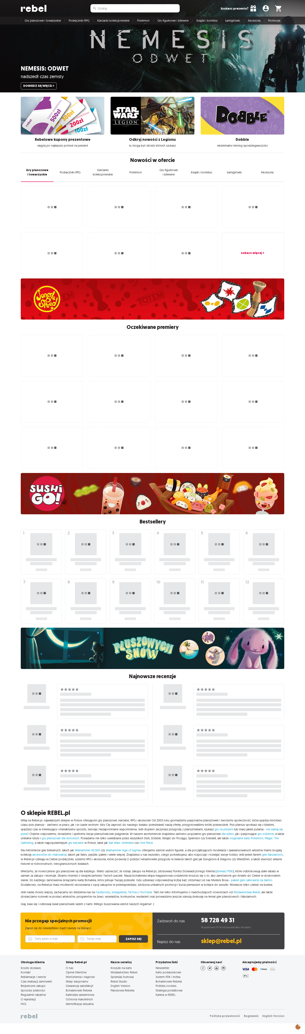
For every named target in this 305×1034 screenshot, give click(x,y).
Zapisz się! (134, 939)
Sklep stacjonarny (77, 981)
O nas (69, 968)
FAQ (23, 1004)
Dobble (242, 139)
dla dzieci (228, 834)
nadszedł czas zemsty (42, 76)
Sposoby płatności (33, 990)
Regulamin (251, 1016)
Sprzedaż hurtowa (122, 977)
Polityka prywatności (225, 1016)
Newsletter (162, 968)
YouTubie (146, 892)
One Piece (146, 843)
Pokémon (143, 20)
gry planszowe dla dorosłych (60, 838)
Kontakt (25, 972)
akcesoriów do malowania (49, 854)
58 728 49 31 (217, 920)
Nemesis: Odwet (45, 69)
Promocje (274, 20)
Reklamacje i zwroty (33, 977)
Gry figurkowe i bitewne (173, 20)
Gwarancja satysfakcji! (79, 986)
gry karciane (76, 843)
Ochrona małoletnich (79, 999)
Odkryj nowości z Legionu (152, 139)
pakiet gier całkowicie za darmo (251, 880)
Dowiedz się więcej (37, 86)
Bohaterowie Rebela (79, 990)
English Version (120, 986)
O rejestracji (28, 999)
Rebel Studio (119, 981)
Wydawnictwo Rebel (124, 972)
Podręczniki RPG (79, 20)
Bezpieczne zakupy (33, 986)
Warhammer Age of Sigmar (123, 850)
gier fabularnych (272, 854)
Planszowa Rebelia (122, 990)
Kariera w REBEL (166, 995)
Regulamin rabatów (33, 995)
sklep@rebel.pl (221, 941)
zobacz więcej (251, 253)
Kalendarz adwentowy (80, 995)
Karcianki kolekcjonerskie (113, 20)
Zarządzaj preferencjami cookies (298, 1026)
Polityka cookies (166, 986)
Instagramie (119, 892)
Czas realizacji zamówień (36, 981)
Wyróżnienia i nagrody (80, 977)
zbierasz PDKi (224, 871)
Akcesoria (254, 20)
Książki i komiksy (207, 20)
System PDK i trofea (168, 977)
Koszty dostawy (31, 968)
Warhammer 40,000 (87, 850)
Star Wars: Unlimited (121, 843)
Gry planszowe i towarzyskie (43, 20)
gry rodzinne (265, 834)
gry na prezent (224, 829)
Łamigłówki (232, 20)
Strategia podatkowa (169, 990)
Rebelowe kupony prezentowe (62, 139)
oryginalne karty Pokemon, (246, 838)
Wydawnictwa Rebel (247, 892)
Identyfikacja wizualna (80, 1004)
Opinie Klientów (76, 972)
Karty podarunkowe (168, 972)
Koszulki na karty (121, 968)
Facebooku (103, 892)
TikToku (133, 892)
